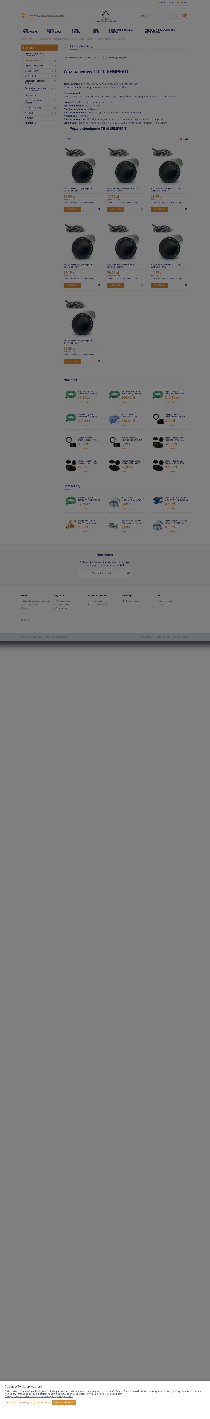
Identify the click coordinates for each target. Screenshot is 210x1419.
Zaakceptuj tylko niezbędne (19, 1403)
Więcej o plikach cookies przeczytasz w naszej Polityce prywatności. (39, 1396)
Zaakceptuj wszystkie (64, 1403)
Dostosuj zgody (43, 1403)
